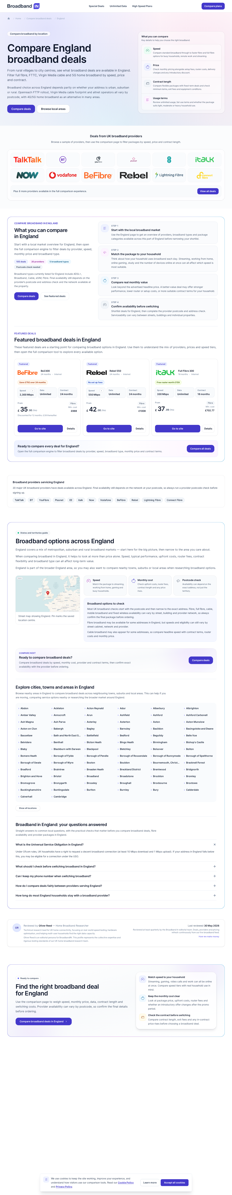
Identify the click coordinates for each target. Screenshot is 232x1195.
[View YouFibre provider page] (98, 159)
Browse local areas (53, 109)
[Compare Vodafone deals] (63, 175)
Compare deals (21, 109)
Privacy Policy (64, 1186)
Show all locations (28, 808)
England (61, 18)
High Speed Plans (142, 6)
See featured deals (55, 296)
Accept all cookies (174, 1182)
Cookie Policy (126, 1182)
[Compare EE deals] (169, 159)
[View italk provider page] (204, 159)
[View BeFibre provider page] (98, 175)
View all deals (208, 191)
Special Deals (96, 6)
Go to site (40, 428)
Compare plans (213, 6)
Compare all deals (200, 448)
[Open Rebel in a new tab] (96, 372)
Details (71, 428)
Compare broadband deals (38, 18)
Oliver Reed (45, 925)
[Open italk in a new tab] (165, 372)
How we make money (209, 936)
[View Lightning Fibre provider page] (169, 175)
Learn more (150, 1182)
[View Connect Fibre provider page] (204, 175)
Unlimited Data (118, 6)
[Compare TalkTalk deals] (27, 159)
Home (18, 18)
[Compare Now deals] (27, 175)
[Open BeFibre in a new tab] (28, 372)
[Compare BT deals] (63, 159)
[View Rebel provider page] (133, 175)
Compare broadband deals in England (42, 1021)
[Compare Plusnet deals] (133, 159)
